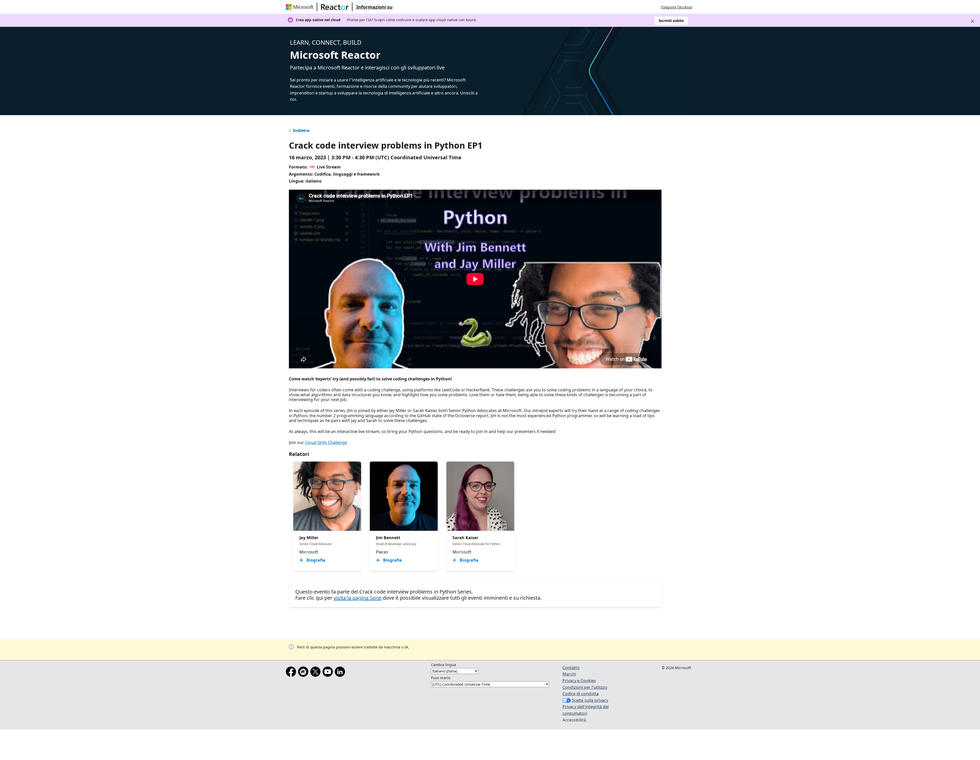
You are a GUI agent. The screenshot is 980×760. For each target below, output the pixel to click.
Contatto (571, 667)
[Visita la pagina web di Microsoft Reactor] (335, 7)
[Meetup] (304, 673)
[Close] (973, 21)
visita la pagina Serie (358, 597)
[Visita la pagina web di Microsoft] (300, 7)
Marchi (569, 674)
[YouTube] (329, 673)
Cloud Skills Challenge (326, 442)
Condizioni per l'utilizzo (584, 687)
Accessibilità (574, 720)
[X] (316, 673)
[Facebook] (292, 673)
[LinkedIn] (341, 673)
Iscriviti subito (671, 20)
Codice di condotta (580, 693)
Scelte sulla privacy (590, 700)
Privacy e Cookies (579, 680)
